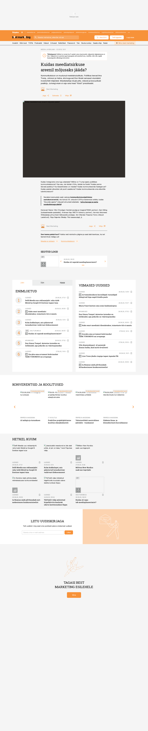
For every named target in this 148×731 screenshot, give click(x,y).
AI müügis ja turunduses (30, 420)
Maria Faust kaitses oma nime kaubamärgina (98, 306)
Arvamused (29, 340)
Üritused (53, 43)
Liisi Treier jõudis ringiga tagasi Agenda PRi (100, 356)
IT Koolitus (52, 417)
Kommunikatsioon (68, 241)
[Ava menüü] (22, 32)
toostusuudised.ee (94, 32)
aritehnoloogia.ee (81, 32)
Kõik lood (23, 43)
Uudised (28, 297)
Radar (105, 43)
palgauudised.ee (57, 32)
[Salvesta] (68, 297)
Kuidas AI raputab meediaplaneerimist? (80, 262)
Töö (78, 43)
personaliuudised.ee (43, 32)
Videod (46, 43)
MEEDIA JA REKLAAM (48, 49)
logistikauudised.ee (107, 32)
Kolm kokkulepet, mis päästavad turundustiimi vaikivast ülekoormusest (54, 469)
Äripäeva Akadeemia (27, 417)
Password (71, 43)
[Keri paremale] (105, 261)
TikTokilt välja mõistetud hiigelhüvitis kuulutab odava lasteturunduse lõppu (55, 502)
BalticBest (62, 43)
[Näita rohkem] (128, 32)
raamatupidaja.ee (69, 32)
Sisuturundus (86, 43)
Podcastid (38, 43)
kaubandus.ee (31, 32)
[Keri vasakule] (61, 261)
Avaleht (15, 43)
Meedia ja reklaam (48, 241)
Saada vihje (97, 43)
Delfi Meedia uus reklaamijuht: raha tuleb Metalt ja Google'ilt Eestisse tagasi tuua (25, 469)
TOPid (30, 43)
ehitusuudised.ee (120, 32)
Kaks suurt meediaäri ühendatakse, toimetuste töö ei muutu (107, 325)
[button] (43, 532)
